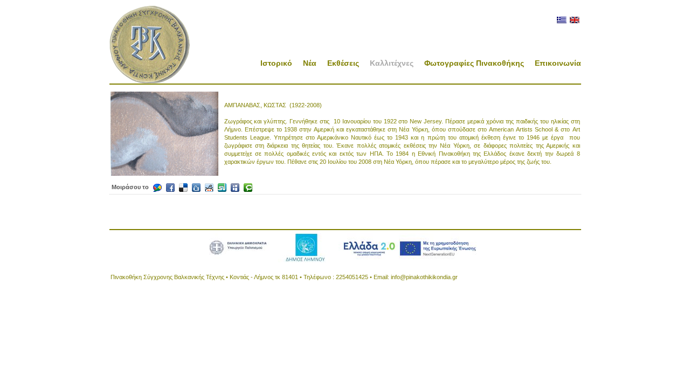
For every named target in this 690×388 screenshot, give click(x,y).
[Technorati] (248, 187)
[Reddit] (209, 187)
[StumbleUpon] (222, 187)
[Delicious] (183, 187)
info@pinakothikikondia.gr (424, 277)
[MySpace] (235, 187)
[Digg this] (196, 187)
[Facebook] (170, 187)
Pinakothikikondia (149, 44)
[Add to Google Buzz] (157, 187)
